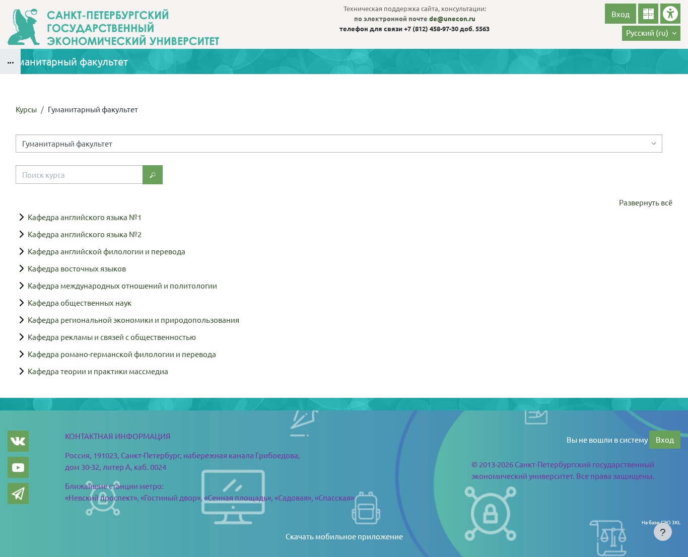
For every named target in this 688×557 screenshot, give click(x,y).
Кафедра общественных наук (79, 302)
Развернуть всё (645, 202)
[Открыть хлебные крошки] (10, 61)
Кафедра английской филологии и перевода (106, 251)
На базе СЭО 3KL (661, 522)
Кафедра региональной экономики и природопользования (133, 319)
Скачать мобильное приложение (344, 536)
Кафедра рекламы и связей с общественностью (112, 336)
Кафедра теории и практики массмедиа (98, 371)
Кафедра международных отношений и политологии (122, 285)
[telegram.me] (18, 493)
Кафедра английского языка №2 (85, 234)
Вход (620, 14)
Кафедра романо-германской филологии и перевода (122, 354)
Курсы (26, 109)
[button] (651, 33)
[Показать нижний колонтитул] (663, 532)
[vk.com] (18, 441)
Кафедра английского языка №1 (85, 217)
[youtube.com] (18, 467)
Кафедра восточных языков (77, 268)
